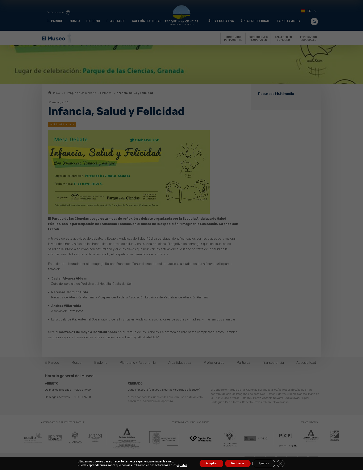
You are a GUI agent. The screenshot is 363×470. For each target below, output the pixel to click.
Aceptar (211, 463)
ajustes (182, 465)
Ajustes (264, 463)
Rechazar (237, 463)
